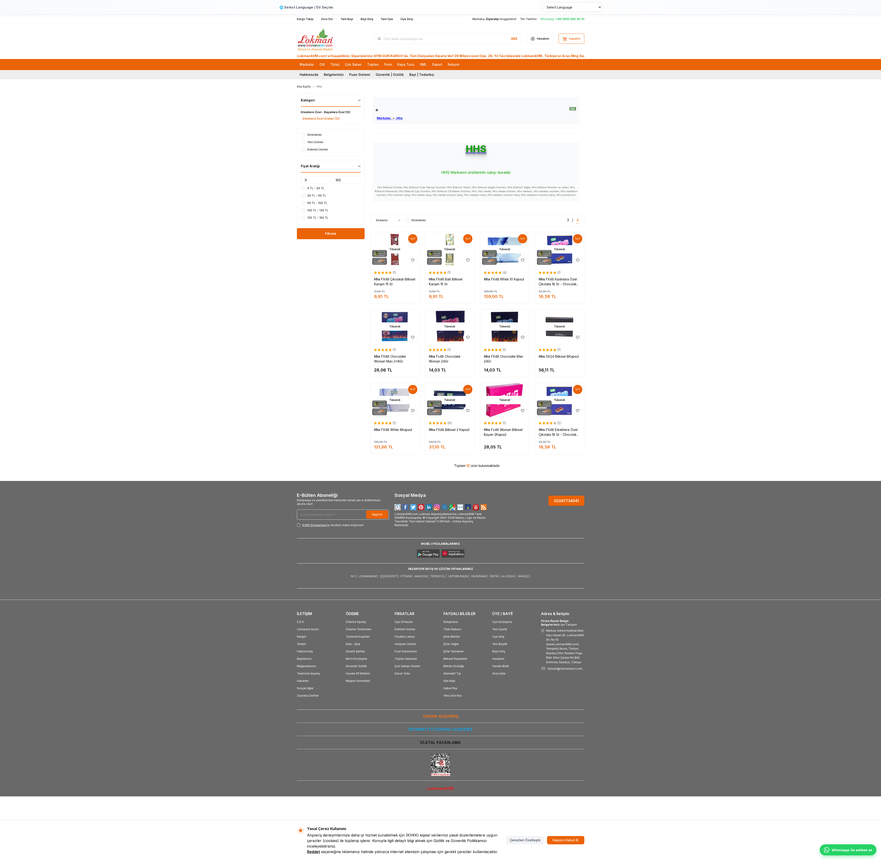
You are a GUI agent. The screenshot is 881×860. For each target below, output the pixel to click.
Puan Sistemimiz (406, 651)
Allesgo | (508, 576)
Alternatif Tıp (452, 673)
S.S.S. (300, 622)
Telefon (531, 19)
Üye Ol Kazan (404, 622)
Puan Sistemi (359, 75)
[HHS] (573, 109)
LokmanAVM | (368, 576)
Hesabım (498, 658)
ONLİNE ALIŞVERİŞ (440, 716)
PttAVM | (407, 576)
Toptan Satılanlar (406, 658)
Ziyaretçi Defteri (308, 695)
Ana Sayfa (303, 86)
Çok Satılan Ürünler (407, 666)
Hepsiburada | (458, 576)
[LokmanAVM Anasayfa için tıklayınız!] (389, 110)
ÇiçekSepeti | (389, 576)
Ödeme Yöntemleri (358, 629)
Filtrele (330, 234)
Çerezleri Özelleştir (525, 840)
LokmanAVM (440, 788)
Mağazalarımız (306, 666)
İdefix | (495, 576)
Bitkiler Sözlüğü (453, 666)
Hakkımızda (309, 75)
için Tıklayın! (559, 622)
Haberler (303, 681)
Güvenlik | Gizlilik (390, 75)
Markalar (385, 118)
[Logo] (324, 39)
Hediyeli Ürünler (405, 644)
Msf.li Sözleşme (356, 658)
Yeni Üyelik (499, 629)
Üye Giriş (498, 636)
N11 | (354, 576)
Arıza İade (499, 673)
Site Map (449, 681)
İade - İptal (353, 644)
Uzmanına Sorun (308, 629)
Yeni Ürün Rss (452, 695)
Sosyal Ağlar (305, 688)
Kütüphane (450, 622)
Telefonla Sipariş (308, 673)
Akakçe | (524, 576)
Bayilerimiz (304, 658)
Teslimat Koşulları (357, 636)
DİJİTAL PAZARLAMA (440, 742)
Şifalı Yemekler (453, 651)
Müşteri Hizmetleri (358, 681)
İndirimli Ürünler (405, 629)
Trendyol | (438, 576)
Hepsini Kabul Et (566, 840)
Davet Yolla (402, 673)
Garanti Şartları (355, 651)
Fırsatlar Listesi (405, 636)
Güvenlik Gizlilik (356, 666)
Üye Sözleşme (502, 622)
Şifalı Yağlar (451, 644)
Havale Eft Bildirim (358, 673)
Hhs (399, 118)
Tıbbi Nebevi (452, 629)
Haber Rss (450, 688)
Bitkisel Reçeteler (455, 658)
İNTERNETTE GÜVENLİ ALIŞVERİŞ (440, 729)
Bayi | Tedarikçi (421, 75)
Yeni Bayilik (499, 644)
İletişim (301, 636)
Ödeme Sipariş (356, 622)
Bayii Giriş (498, 651)
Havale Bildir (500, 666)
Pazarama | (479, 576)
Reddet (313, 851)
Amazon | (421, 576)
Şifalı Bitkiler (451, 636)
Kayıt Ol (377, 514)
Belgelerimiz (334, 75)
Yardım (301, 644)
